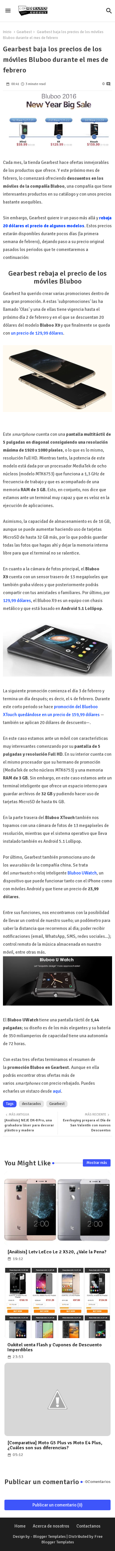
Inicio (7, 32)
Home (20, 1526)
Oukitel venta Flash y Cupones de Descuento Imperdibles (54, 1347)
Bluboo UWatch (82, 873)
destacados (31, 1103)
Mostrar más (96, 1162)
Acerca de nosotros (51, 1526)
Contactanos (88, 1526)
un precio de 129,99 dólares (37, 333)
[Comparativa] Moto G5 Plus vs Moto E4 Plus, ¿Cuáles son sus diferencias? (54, 1445)
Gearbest (24, 32)
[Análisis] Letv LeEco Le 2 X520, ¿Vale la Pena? (56, 1252)
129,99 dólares (17, 600)
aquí (57, 1091)
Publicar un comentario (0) (57, 1505)
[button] (109, 11)
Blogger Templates (49, 1536)
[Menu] (8, 11)
